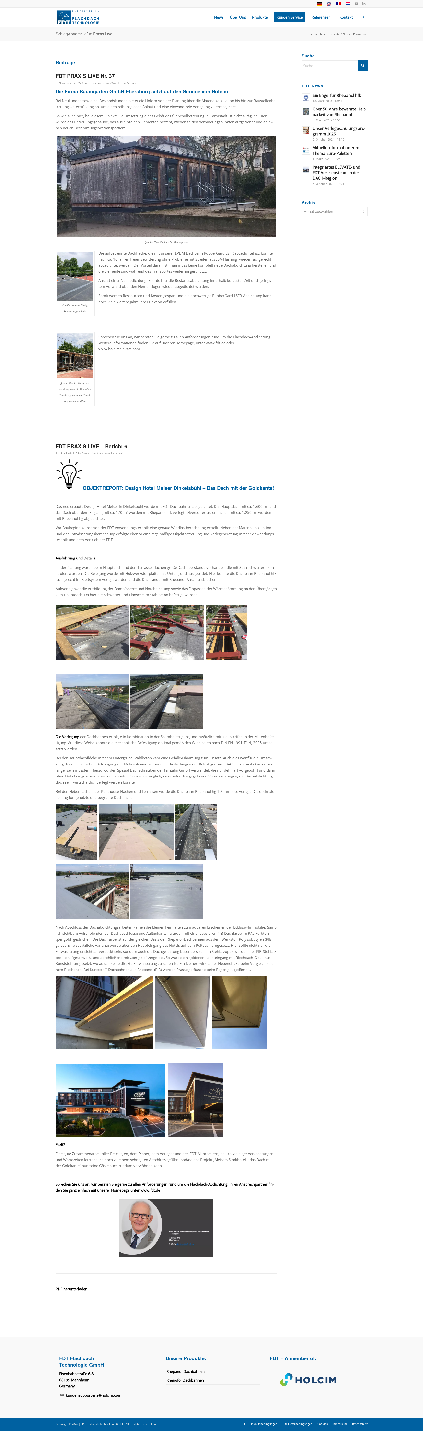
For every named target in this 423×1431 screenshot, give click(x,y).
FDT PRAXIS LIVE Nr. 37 (85, 75)
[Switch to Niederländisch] (348, 4)
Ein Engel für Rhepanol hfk (337, 95)
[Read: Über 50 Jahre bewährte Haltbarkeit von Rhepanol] (306, 111)
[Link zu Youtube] (356, 3)
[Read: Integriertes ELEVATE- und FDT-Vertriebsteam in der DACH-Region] (306, 169)
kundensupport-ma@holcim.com (93, 1395)
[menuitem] (319, 5)
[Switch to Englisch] (329, 5)
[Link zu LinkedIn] (364, 3)
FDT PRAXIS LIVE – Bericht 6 (91, 446)
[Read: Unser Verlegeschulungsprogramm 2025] (306, 130)
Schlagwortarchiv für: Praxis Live (84, 33)
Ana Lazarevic (114, 453)
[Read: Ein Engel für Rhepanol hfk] (306, 97)
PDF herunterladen (71, 1288)
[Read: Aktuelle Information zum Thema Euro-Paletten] (306, 150)
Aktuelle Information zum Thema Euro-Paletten (336, 150)
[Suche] (363, 17)
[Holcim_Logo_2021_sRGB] (316, 1379)
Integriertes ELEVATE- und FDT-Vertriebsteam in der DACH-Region (336, 172)
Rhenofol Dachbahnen (185, 1380)
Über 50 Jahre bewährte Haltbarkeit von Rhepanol (339, 111)
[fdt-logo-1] (78, 17)
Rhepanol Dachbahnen (185, 1371)
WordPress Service (124, 83)
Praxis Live (95, 83)
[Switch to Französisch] (338, 4)
